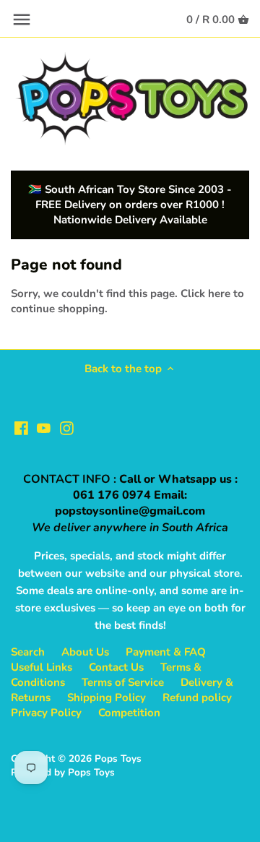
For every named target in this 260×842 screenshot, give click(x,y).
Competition (129, 712)
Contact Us (116, 667)
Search (28, 652)
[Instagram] (67, 427)
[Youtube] (44, 427)
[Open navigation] (21, 19)
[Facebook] (21, 427)
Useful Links (41, 667)
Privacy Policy (46, 712)
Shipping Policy (106, 697)
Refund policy (197, 697)
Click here (205, 293)
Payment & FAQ (166, 652)
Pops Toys (118, 758)
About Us (85, 652)
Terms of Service (123, 682)
